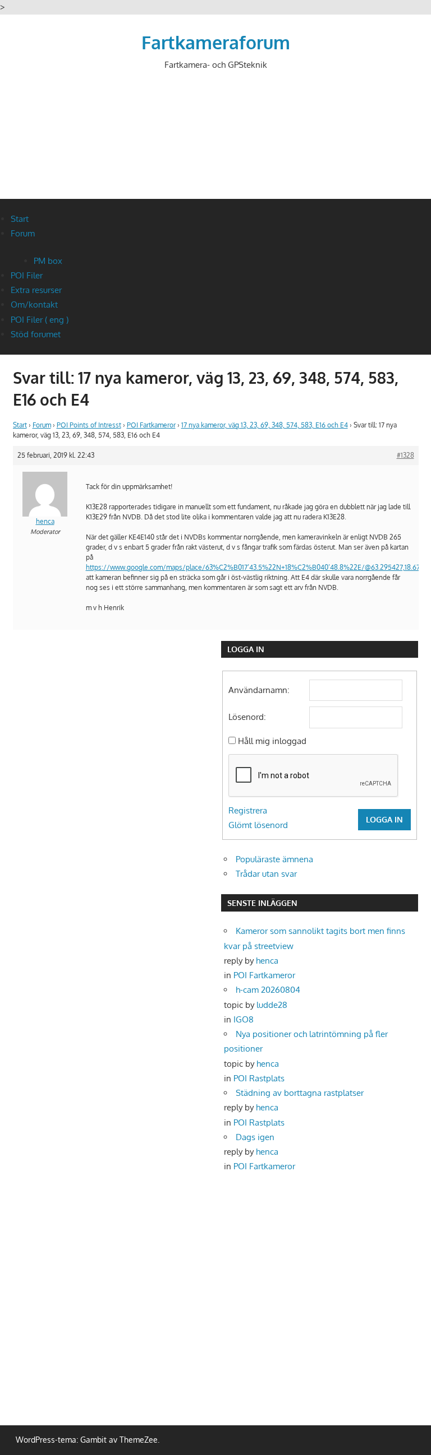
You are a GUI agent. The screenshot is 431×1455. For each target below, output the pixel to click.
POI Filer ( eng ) (39, 319)
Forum (23, 233)
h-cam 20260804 (268, 989)
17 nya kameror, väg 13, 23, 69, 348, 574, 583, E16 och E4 (264, 425)
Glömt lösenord (258, 825)
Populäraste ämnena (274, 859)
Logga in (384, 819)
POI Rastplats (259, 1078)
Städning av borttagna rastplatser (300, 1092)
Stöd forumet (36, 334)
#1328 (405, 455)
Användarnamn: (259, 690)
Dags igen (255, 1137)
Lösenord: (247, 717)
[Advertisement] (217, 144)
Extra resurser (36, 290)
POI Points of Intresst (89, 425)
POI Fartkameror (151, 425)
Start (20, 218)
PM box (48, 260)
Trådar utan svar (266, 873)
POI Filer (27, 275)
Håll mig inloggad (272, 741)
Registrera (247, 810)
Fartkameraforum (215, 42)
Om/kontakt (34, 304)
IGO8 (243, 1019)
